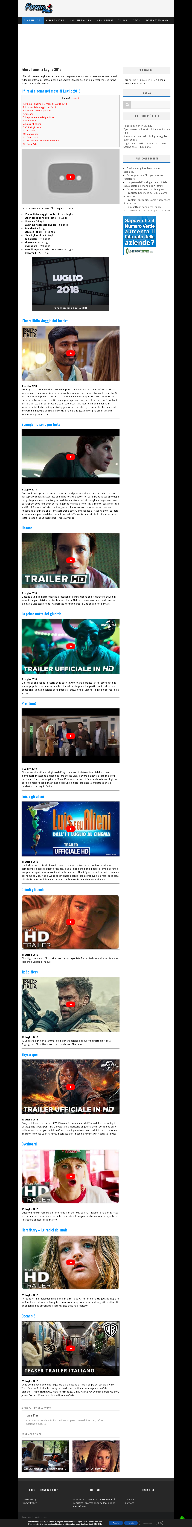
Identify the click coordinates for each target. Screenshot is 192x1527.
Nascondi (74, 98)
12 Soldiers (30, 130)
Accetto (116, 1523)
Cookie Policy (29, 1499)
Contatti (129, 1502)
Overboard (30, 137)
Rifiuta (131, 1523)
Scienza (135, 20)
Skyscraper (30, 133)
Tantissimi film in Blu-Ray (137, 125)
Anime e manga (105, 20)
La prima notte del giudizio (38, 117)
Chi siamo (130, 1499)
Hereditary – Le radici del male (41, 140)
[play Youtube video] (71, 176)
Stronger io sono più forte (37, 110)
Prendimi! (29, 120)
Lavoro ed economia (157, 20)
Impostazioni (148, 1523)
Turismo (122, 20)
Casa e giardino (55, 20)
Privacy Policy (29, 1502)
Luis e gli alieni (32, 123)
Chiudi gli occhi (32, 127)
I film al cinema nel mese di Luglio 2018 (45, 103)
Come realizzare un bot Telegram (145, 189)
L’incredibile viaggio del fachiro (40, 107)
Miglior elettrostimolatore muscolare (144, 143)
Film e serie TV (32, 20)
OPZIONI (97, 1524)
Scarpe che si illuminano (137, 146)
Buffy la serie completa (96, 1468)
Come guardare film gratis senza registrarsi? (45, 1468)
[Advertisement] (96, 43)
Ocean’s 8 (30, 143)
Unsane (28, 113)
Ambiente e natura (80, 20)
